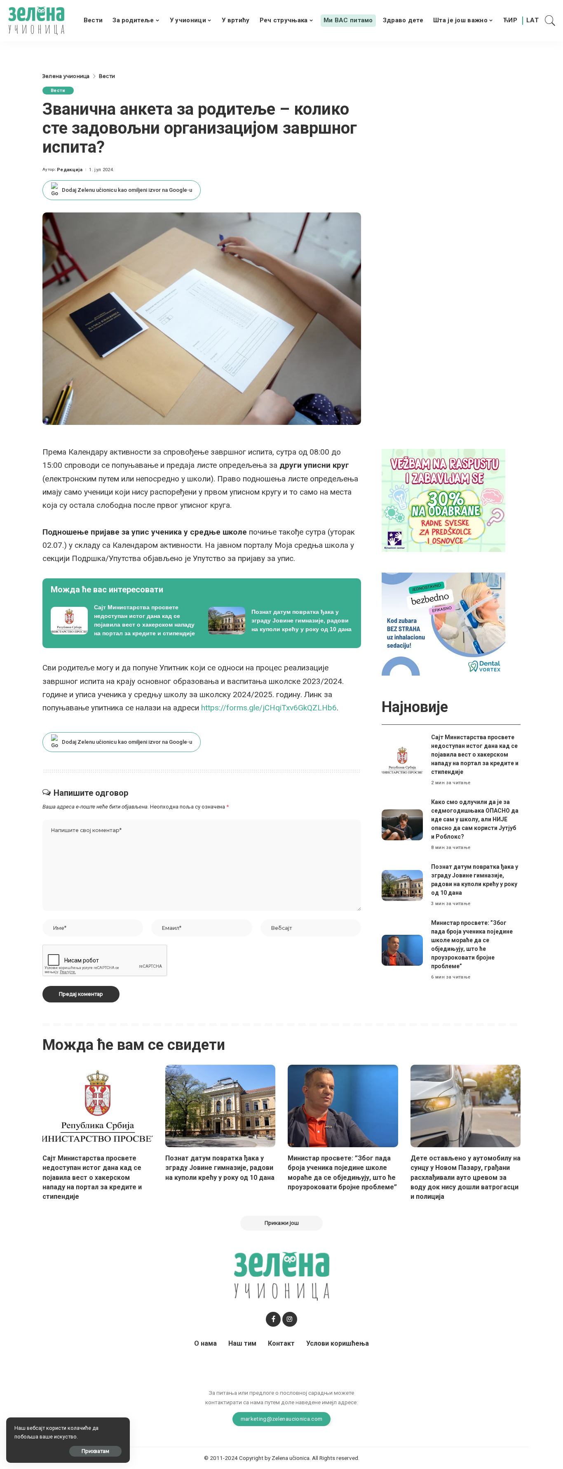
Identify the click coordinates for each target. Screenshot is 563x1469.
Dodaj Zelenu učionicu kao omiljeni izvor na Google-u (127, 190)
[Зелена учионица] (36, 20)
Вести (58, 90)
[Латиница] (533, 20)
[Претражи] (550, 20)
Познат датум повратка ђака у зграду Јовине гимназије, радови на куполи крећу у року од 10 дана (219, 1167)
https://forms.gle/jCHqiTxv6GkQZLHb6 (269, 707)
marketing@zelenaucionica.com (282, 1418)
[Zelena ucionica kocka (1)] (443, 500)
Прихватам (95, 1451)
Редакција (69, 169)
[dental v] (443, 624)
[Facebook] (273, 1319)
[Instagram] (289, 1319)
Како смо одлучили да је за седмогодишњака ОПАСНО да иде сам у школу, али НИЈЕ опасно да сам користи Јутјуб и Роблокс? (474, 819)
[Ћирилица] (510, 20)
